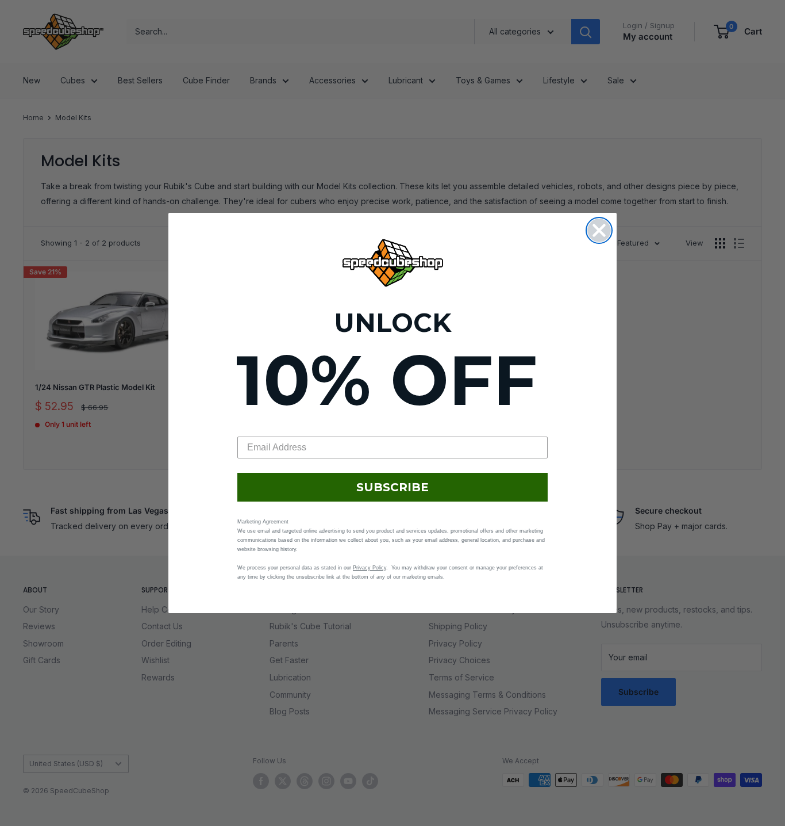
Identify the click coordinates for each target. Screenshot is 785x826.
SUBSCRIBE (392, 487)
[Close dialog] (599, 230)
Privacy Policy (369, 568)
